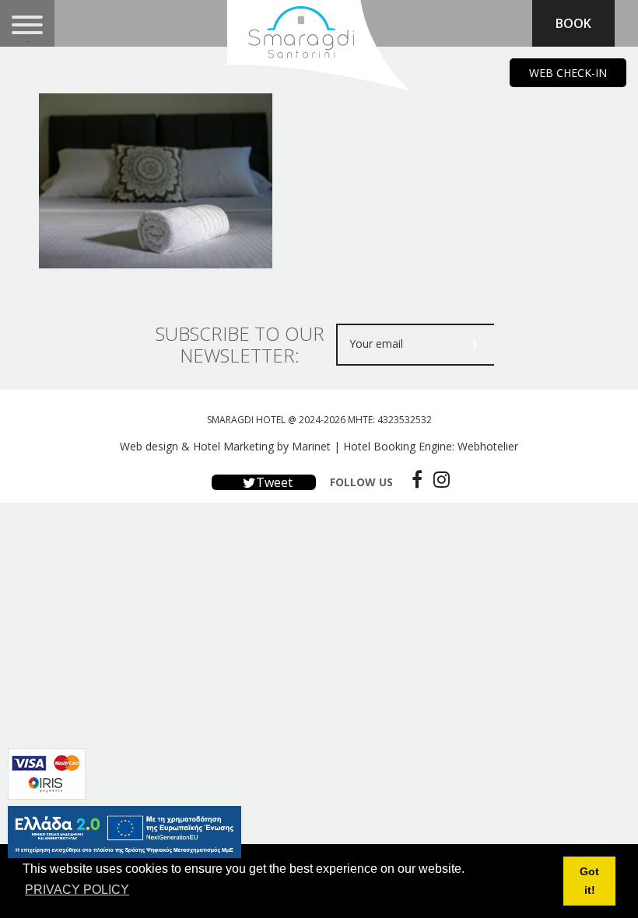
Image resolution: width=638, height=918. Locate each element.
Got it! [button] (589, 880)
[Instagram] (438, 479)
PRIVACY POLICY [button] (77, 889)
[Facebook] (413, 479)
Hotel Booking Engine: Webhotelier (430, 446)
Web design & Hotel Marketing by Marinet (225, 446)
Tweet (273, 482)
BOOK (573, 23)
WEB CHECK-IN (568, 72)
